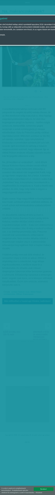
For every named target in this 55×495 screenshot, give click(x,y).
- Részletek (38, 492)
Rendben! (43, 489)
